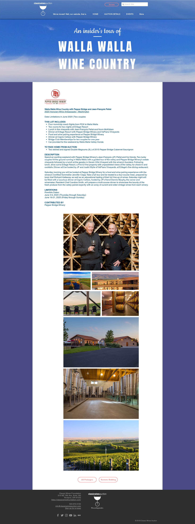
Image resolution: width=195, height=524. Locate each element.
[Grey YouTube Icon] (70, 515)
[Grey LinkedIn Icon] (75, 515)
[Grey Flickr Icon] (79, 515)
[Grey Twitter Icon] (62, 515)
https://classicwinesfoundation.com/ (66, 500)
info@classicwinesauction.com (68, 506)
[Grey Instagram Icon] (66, 515)
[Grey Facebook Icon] (58, 515)
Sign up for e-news (73, 508)
